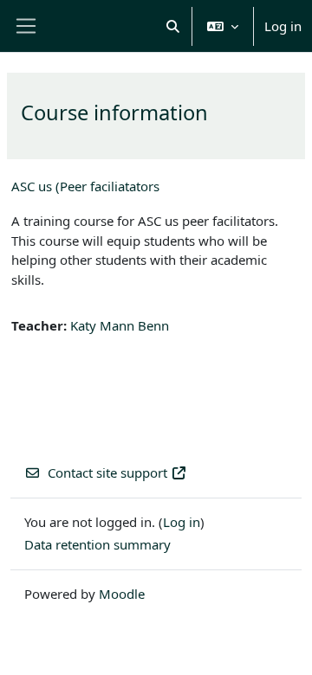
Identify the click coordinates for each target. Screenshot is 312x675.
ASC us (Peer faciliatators (85, 186)
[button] (174, 26)
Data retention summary (97, 544)
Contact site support (107, 472)
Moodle (122, 593)
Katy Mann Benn (119, 325)
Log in (283, 26)
